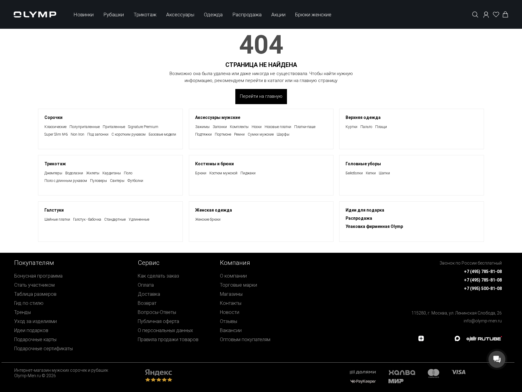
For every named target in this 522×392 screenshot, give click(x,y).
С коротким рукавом (128, 134)
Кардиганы (111, 173)
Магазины (231, 294)
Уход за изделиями (35, 321)
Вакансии (231, 330)
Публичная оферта (158, 321)
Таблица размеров (35, 294)
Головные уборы (363, 163)
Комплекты (239, 127)
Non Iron (77, 134)
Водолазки (74, 173)
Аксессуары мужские (217, 117)
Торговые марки (238, 285)
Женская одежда (213, 210)
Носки (257, 127)
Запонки (220, 127)
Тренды (22, 312)
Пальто (366, 127)
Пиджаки (248, 173)
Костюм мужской (223, 173)
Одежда (213, 15)
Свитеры (117, 181)
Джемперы (53, 173)
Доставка (149, 294)
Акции (278, 15)
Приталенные (114, 127)
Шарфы (283, 134)
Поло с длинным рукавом (65, 181)
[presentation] (261, 196)
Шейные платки (57, 219)
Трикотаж (145, 15)
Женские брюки (208, 219)
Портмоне (223, 134)
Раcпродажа (359, 218)
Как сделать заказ (158, 276)
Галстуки (54, 210)
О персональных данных (165, 330)
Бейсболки (354, 173)
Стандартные (115, 219)
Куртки (351, 127)
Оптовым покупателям (245, 339)
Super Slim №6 (56, 134)
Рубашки (113, 15)
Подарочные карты (35, 339)
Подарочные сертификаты (43, 348)
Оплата (146, 285)
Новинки (83, 15)
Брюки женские (313, 15)
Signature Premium (143, 127)
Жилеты (92, 173)
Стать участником (34, 285)
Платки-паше (304, 127)
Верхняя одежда (363, 117)
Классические (55, 127)
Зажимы (202, 127)
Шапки (384, 173)
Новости (229, 312)
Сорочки (53, 117)
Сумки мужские (261, 134)
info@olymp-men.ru (483, 320)
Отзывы (228, 321)
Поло (128, 173)
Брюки (200, 173)
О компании (233, 276)
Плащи (381, 127)
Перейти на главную (261, 96)
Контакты (230, 303)
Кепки (371, 173)
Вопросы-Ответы (157, 312)
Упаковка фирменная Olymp (374, 226)
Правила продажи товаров (168, 339)
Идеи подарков (31, 330)
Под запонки (97, 134)
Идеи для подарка (365, 210)
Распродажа (247, 15)
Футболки (135, 181)
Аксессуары (180, 15)
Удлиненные (139, 219)
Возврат (147, 303)
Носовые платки (278, 127)
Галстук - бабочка (87, 219)
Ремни (239, 134)
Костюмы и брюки (214, 163)
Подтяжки (203, 134)
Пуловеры (98, 181)
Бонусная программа (38, 276)
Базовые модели (162, 134)
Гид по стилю (29, 303)
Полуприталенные (84, 127)
